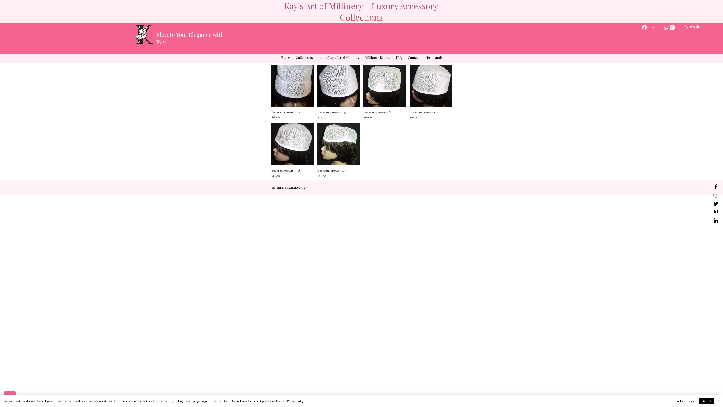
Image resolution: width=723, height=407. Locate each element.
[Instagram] (716, 195)
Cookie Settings (684, 401)
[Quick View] (292, 86)
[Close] (718, 401)
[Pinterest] (716, 212)
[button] (669, 27)
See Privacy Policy (293, 401)
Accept (707, 401)
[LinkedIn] (716, 220)
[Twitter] (716, 203)
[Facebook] (716, 186)
